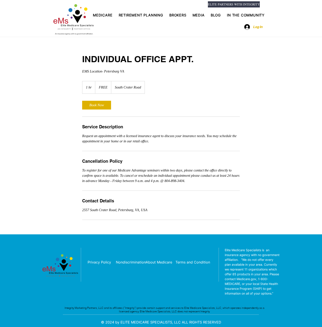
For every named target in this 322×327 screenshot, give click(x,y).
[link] (96, 105)
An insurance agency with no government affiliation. (74, 34)
